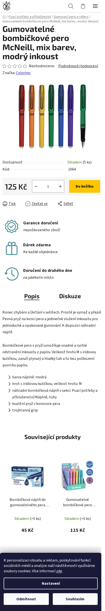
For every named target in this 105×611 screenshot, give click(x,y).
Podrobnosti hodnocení (78, 66)
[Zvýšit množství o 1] (60, 186)
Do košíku (85, 186)
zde (59, 571)
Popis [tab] (32, 295)
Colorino (23, 73)
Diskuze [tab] (70, 295)
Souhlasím (75, 599)
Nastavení (51, 583)
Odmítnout (26, 599)
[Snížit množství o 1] (36, 186)
